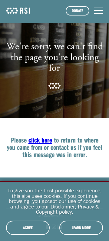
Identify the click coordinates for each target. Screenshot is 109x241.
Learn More (81, 227)
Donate (77, 10)
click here (40, 139)
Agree (28, 227)
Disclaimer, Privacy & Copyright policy (67, 209)
